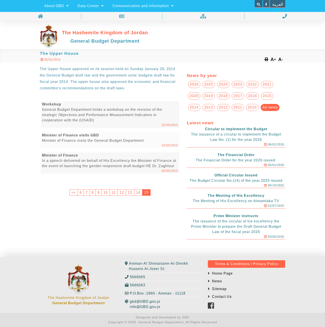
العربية (277, 4)
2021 (267, 84)
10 (105, 192)
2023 (237, 84)
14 (138, 192)
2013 (208, 107)
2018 (223, 96)
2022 (252, 84)
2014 (194, 107)
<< (73, 192)
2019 (208, 96)
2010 (252, 107)
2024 (223, 84)
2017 (237, 96)
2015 (267, 96)
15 (146, 192)
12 (122, 192)
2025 (208, 84)
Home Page (222, 273)
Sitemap (219, 289)
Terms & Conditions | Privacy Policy (246, 264)
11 (114, 192)
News (216, 281)
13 (130, 192)
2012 (223, 107)
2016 (252, 96)
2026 (194, 84)
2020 (194, 96)
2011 (237, 107)
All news (270, 107)
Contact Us (221, 296)
